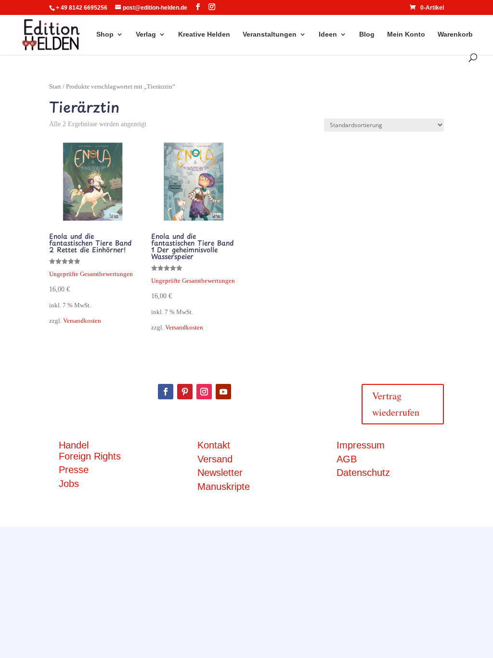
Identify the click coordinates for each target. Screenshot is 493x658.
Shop (105, 34)
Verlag (146, 34)
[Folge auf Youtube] (223, 391)
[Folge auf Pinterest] (185, 391)
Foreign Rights (90, 456)
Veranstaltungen (270, 34)
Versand (215, 459)
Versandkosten (82, 320)
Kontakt (213, 445)
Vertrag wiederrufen (395, 404)
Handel (74, 445)
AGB (347, 459)
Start (55, 86)
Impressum (361, 445)
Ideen (328, 34)
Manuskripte (223, 486)
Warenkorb (455, 34)
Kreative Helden (204, 34)
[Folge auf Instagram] (204, 391)
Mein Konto (406, 34)
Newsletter (220, 472)
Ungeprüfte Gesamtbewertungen (91, 274)
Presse (74, 469)
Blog (367, 34)
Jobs (69, 483)
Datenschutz (363, 472)
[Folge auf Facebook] (165, 391)
